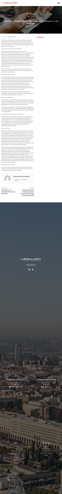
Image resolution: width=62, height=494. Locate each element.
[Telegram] (12, 36)
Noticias (33, 16)
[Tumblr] (8, 36)
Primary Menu (59, 3)
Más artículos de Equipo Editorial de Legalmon (21, 180)
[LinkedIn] (10, 36)
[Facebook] (2, 36)
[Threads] (15, 36)
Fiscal (28, 16)
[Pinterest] (6, 36)
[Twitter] (4, 36)
